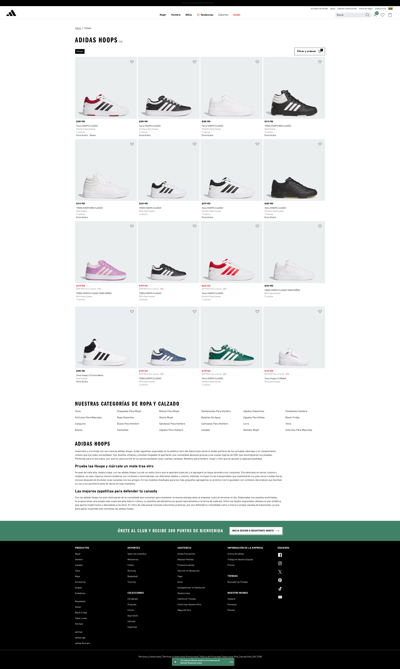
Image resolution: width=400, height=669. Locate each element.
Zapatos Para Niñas (254, 417)
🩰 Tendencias (205, 15)
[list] (184, 51)
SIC (254, 657)
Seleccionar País (230, 657)
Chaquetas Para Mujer (129, 411)
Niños (188, 15)
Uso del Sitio (246, 657)
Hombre (175, 15)
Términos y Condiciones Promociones (180, 657)
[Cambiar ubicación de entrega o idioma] (390, 8)
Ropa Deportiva (125, 417)
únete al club (380, 9)
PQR (260, 657)
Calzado (205, 430)
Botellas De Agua (210, 417)
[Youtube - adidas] (301, 597)
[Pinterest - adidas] (301, 580)
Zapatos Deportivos (253, 411)
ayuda (332, 9)
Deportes (223, 15)
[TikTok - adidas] (301, 589)
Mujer (163, 15)
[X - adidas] (301, 572)
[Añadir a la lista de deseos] (131, 62)
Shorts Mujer (166, 417)
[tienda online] (11, 13)
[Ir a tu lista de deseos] (382, 15)
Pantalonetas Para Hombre (216, 411)
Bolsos (78, 430)
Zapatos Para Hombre (171, 430)
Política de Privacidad (210, 657)
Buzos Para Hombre (128, 424)
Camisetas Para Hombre (214, 424)
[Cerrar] (175, 662)
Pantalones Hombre (296, 411)
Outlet (236, 15)
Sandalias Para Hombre (172, 424)
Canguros (80, 424)
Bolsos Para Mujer (169, 411)
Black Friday (292, 417)
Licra (246, 424)
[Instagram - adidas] (301, 564)
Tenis (78, 411)
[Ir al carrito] (390, 15)
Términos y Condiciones (149, 657)
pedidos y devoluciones (347, 9)
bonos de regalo (365, 9)
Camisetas (122, 430)
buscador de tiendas (319, 9)
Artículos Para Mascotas (88, 417)
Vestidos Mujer (251, 430)
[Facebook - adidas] (301, 555)
